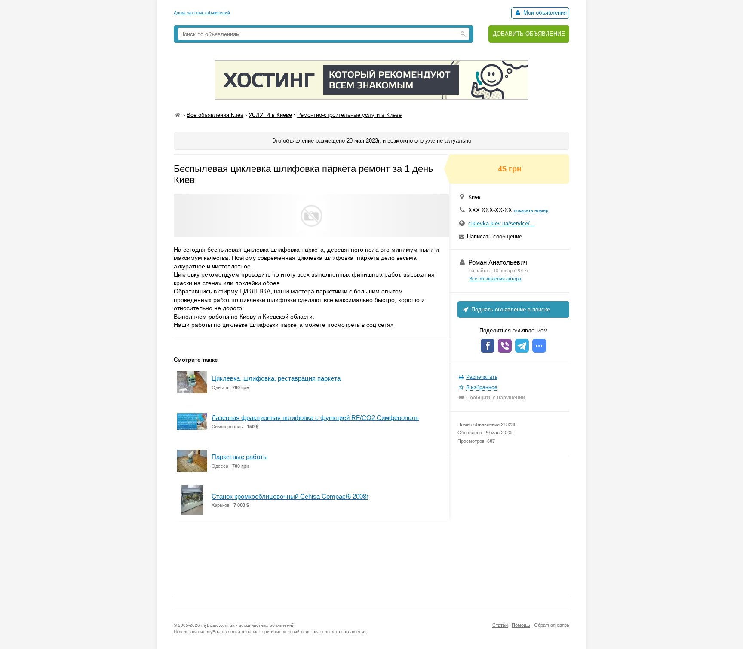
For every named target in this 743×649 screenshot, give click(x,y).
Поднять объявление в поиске (510, 309)
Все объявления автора (495, 278)
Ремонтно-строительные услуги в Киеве (349, 115)
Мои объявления (544, 12)
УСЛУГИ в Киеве (270, 115)
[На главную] (177, 115)
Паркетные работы (240, 456)
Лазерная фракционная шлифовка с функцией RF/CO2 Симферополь (315, 417)
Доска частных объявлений (202, 12)
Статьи (500, 625)
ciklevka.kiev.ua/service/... (501, 223)
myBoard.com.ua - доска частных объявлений (248, 625)
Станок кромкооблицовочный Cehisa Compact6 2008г (290, 496)
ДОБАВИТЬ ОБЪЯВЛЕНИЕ (529, 33)
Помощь (521, 625)
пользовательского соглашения (333, 631)
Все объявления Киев (215, 115)
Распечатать (481, 377)
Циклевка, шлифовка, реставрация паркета (276, 378)
